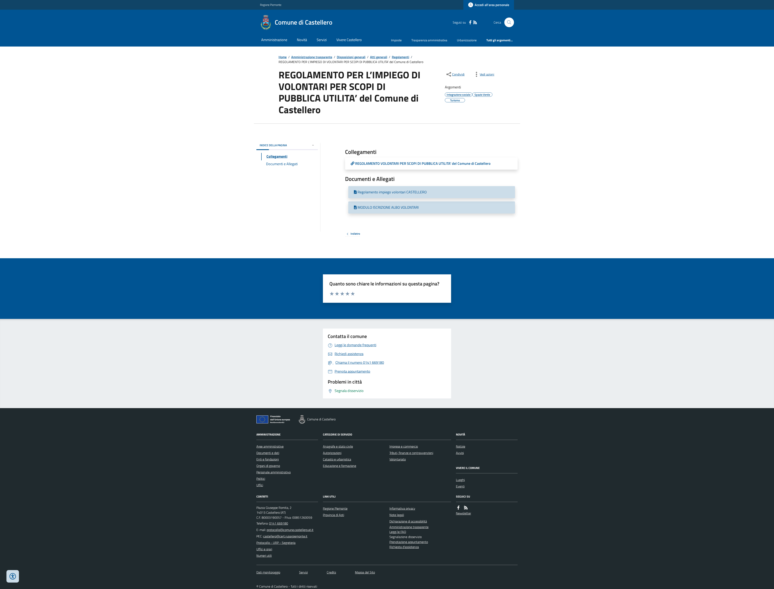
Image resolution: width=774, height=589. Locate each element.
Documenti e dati (267, 452)
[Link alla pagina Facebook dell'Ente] (458, 507)
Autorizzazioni (332, 452)
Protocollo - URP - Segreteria (275, 542)
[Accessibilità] (12, 576)
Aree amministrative (270, 446)
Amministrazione (274, 40)
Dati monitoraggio (268, 572)
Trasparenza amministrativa (429, 40)
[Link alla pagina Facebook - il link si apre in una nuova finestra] (470, 22)
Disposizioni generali (351, 57)
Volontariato (397, 459)
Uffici (259, 485)
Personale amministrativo (273, 472)
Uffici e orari (264, 549)
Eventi (460, 486)
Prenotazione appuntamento (408, 541)
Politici (260, 478)
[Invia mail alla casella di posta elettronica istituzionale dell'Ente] (290, 530)
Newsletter (463, 513)
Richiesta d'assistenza (404, 546)
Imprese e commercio (403, 446)
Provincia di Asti (333, 514)
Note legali (396, 514)
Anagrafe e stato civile (338, 446)
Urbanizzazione (467, 40)
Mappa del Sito (365, 572)
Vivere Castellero (349, 40)
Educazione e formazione (339, 465)
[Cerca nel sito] (507, 22)
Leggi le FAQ (397, 531)
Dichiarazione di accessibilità (408, 521)
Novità (302, 40)
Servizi (322, 40)
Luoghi (460, 479)
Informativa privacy (402, 508)
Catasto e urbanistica (337, 459)
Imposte (396, 40)
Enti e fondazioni (267, 459)
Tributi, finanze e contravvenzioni (411, 452)
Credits (331, 572)
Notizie (460, 446)
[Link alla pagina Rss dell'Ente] (465, 507)
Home (283, 57)
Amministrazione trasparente (311, 57)
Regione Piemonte (270, 5)
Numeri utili (264, 555)
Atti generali (378, 57)
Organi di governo (268, 465)
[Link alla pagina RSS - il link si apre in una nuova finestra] (475, 22)
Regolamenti (400, 57)
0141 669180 (278, 523)
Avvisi (460, 452)
